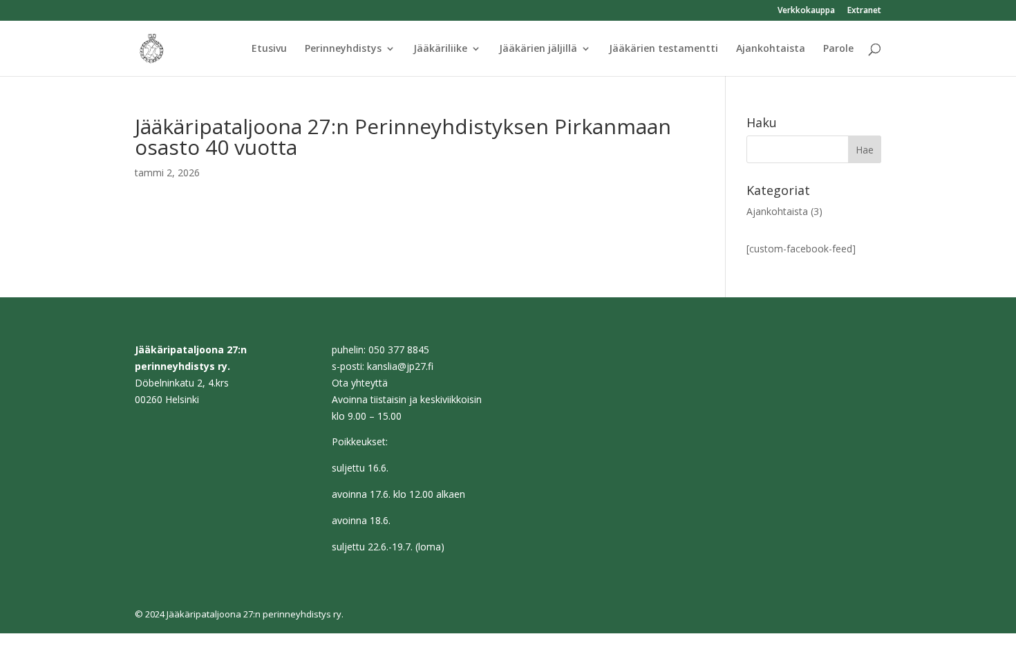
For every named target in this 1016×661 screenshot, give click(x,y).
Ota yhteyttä (360, 382)
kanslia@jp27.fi (400, 366)
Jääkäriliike (440, 49)
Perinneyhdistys (343, 49)
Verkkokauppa (806, 11)
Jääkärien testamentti (663, 49)
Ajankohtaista (770, 49)
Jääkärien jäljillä (538, 49)
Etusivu (269, 49)
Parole (838, 49)
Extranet (864, 11)
